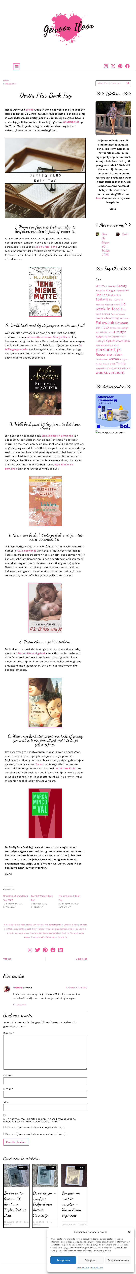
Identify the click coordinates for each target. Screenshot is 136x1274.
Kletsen (110, 332)
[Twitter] (37, 949)
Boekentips (114, 295)
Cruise (120, 300)
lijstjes (100, 336)
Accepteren (63, 1260)
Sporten (99, 364)
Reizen (117, 355)
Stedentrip (107, 364)
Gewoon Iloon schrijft (119, 328)
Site (5, 1102)
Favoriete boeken (118, 314)
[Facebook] (127, 66)
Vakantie (126, 368)
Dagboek (100, 305)
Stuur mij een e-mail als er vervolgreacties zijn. (35, 1127)
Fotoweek (105, 322)
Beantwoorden (19, 1005)
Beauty (122, 286)
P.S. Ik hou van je (26, 550)
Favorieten (103, 318)
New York (100, 345)
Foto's (127, 318)
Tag (114, 363)
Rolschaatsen (101, 359)
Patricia (18, 987)
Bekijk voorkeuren (118, 1260)
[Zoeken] (128, 83)
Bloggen (111, 290)
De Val (39, 764)
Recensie (104, 354)
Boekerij (102, 299)
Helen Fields (101, 332)
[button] (129, 1232)
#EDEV (100, 286)
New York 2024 (112, 345)
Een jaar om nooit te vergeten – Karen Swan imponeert (71, 1204)
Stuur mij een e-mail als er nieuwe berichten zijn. (37, 1134)
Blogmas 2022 (122, 291)
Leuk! (125, 234)
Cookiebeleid (83, 1268)
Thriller (121, 363)
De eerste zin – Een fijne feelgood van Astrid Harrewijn (44, 1204)
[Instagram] (106, 66)
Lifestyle (120, 332)
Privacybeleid (97, 1268)
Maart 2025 (122, 341)
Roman (113, 359)
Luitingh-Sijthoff (105, 341)
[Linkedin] (60, 949)
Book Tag (113, 300)
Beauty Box (100, 291)
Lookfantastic (119, 336)
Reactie (8, 1033)
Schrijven (124, 359)
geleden (30, 109)
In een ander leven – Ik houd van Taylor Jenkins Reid (15, 1204)
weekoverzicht (110, 372)
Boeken (6, 81)
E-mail (8, 1089)
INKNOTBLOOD (70, 122)
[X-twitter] (113, 66)
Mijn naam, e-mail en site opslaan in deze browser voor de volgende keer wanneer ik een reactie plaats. (39, 1120)
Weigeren (90, 1260)
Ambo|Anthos (110, 286)
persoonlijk (108, 349)
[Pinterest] (120, 66)
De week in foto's (111, 306)
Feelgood (117, 318)
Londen (107, 337)
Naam (8, 1075)
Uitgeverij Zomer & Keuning (108, 368)
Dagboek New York (112, 305)
